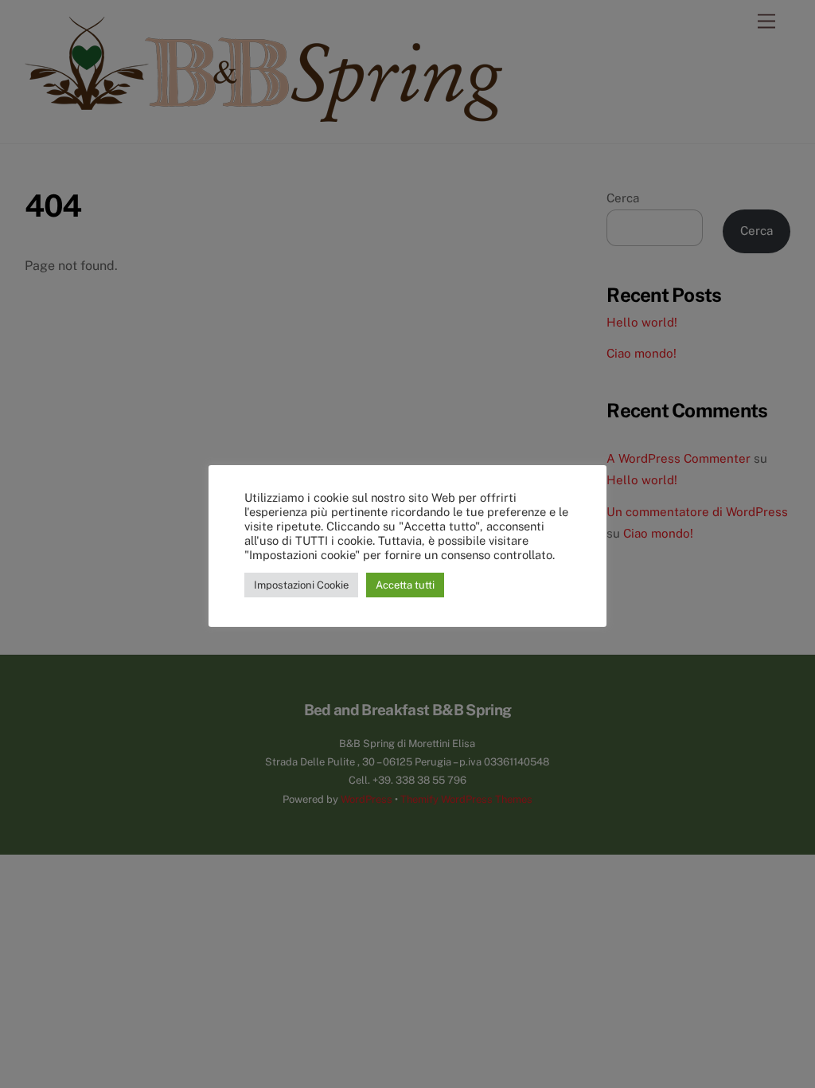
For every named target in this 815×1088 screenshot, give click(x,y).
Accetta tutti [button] (405, 585)
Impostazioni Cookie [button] (301, 585)
